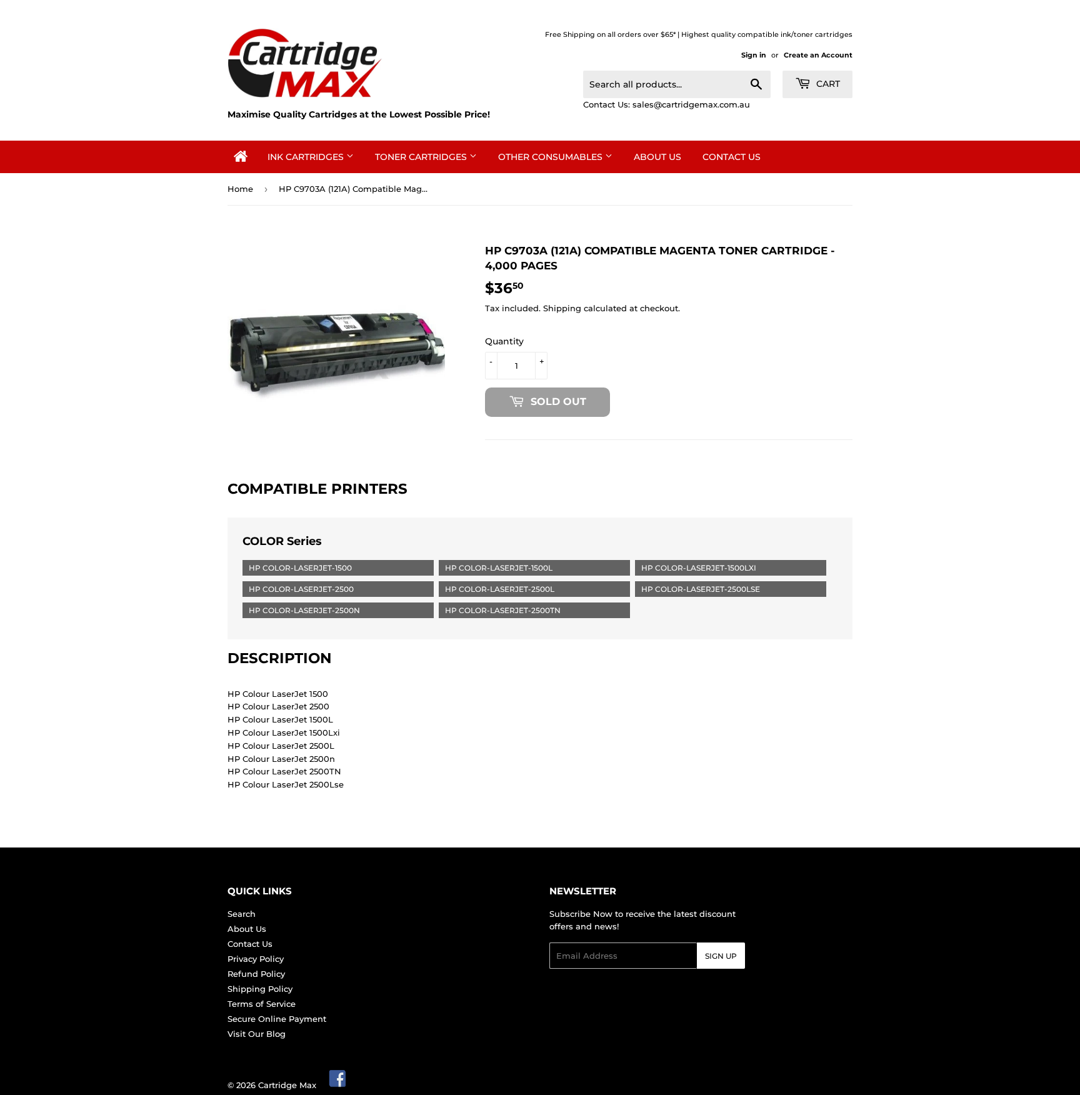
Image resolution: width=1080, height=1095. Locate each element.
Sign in (753, 55)
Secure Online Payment (277, 1019)
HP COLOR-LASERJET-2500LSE (700, 589)
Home (240, 189)
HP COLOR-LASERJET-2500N (304, 610)
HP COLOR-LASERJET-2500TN (503, 610)
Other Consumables (551, 156)
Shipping (562, 308)
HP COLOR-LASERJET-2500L (499, 589)
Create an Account (818, 55)
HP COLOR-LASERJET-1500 (300, 567)
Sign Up (721, 956)
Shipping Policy (260, 989)
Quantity (504, 341)
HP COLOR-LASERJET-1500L (498, 567)
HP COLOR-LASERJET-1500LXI (698, 567)
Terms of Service (262, 1004)
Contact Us (731, 156)
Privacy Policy (256, 959)
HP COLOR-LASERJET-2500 (301, 589)
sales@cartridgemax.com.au (691, 104)
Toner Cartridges (422, 156)
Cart (827, 83)
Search (242, 914)
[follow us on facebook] (338, 1085)
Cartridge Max (287, 1085)
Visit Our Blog (257, 1034)
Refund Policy (256, 974)
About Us (657, 156)
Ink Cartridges (307, 156)
